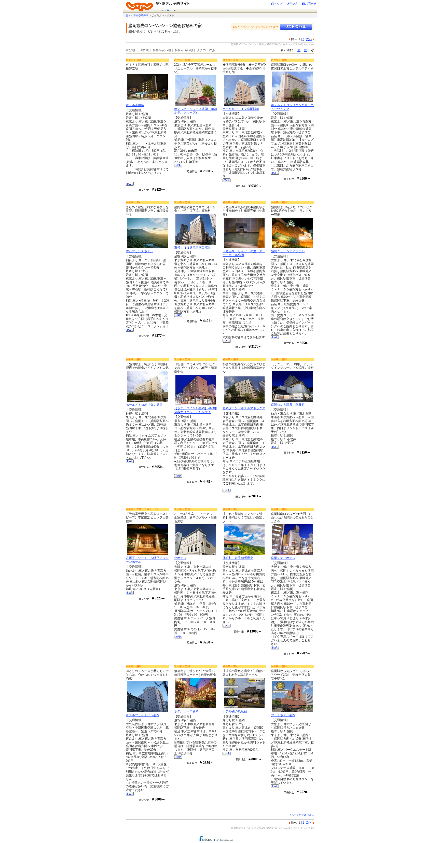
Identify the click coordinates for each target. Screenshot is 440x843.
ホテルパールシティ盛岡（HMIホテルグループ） (195, 110)
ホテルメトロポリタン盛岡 (146, 404)
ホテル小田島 (135, 105)
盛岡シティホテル (283, 558)
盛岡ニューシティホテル (288, 251)
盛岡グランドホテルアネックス (244, 408)
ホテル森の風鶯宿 (235, 711)
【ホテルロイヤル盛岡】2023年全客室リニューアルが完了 (195, 410)
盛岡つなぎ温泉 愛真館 (288, 404)
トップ (278, 3)
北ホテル (180, 558)
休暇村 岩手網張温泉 (238, 558)
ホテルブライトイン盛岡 (142, 715)
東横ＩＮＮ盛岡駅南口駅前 (192, 247)
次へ (309, 39)
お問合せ (310, 3)
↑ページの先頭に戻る (302, 814)
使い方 (294, 3)
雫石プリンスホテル (139, 251)
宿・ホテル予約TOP (137, 15)
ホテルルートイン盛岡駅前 (241, 109)
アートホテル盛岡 (283, 715)
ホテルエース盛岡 (186, 711)
